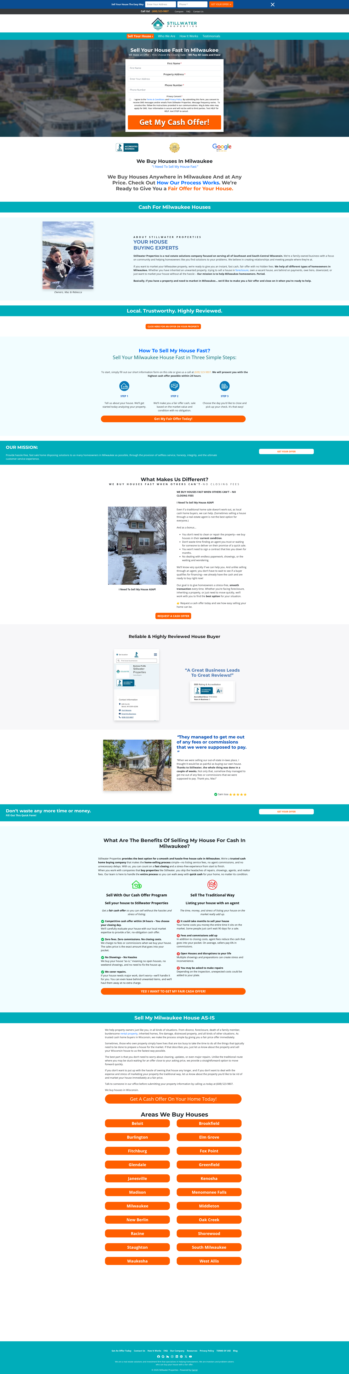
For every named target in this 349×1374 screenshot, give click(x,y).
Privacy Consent (175, 96)
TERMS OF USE (223, 1350)
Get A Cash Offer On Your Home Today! (173, 1099)
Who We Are (166, 36)
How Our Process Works (187, 183)
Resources (192, 1350)
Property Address (174, 74)
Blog (235, 1350)
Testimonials (211, 36)
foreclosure (242, 270)
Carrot (195, 1370)
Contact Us (198, 11)
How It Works (189, 36)
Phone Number (174, 85)
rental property (129, 1033)
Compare (179, 11)
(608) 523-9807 (160, 11)
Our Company (177, 1350)
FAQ (188, 11)
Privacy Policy (175, 99)
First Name (174, 63)
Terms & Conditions (156, 99)
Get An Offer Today (121, 1350)
